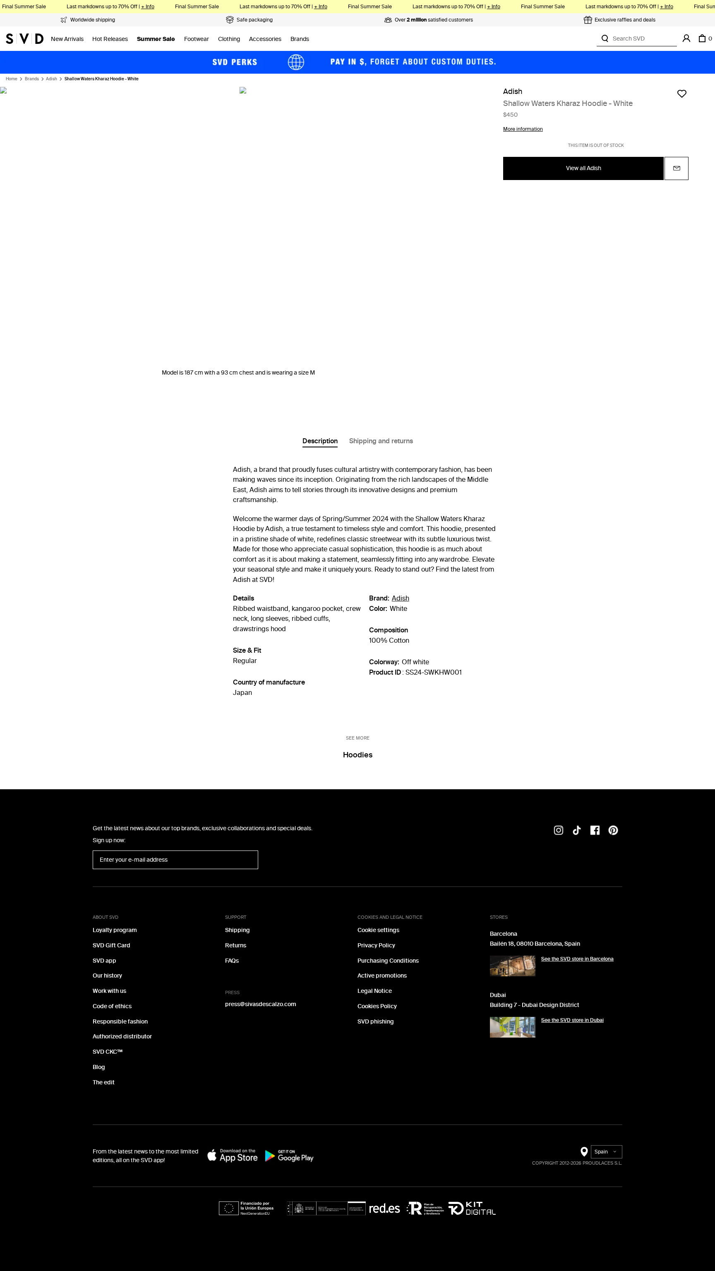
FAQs (232, 960)
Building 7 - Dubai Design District (534, 1005)
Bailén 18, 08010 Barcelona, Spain (535, 943)
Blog (99, 1067)
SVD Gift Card (111, 945)
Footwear (196, 39)
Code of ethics (112, 1006)
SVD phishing (376, 1021)
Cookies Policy (377, 1006)
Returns (235, 945)
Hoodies (357, 755)
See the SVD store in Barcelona (577, 959)
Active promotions (382, 975)
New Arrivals (67, 39)
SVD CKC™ (107, 1051)
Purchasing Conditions (388, 960)
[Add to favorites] (682, 93)
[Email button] (677, 168)
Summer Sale (156, 39)
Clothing (229, 39)
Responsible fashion (120, 1021)
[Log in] (686, 38)
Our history (107, 975)
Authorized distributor (122, 1036)
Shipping (237, 930)
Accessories (265, 39)
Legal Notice (375, 991)
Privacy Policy (376, 945)
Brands (299, 39)
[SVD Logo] (24, 38)
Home (11, 79)
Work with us (109, 991)
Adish (51, 79)
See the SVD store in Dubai (572, 1020)
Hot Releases (110, 39)
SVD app (104, 960)
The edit (104, 1082)
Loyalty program (115, 930)
